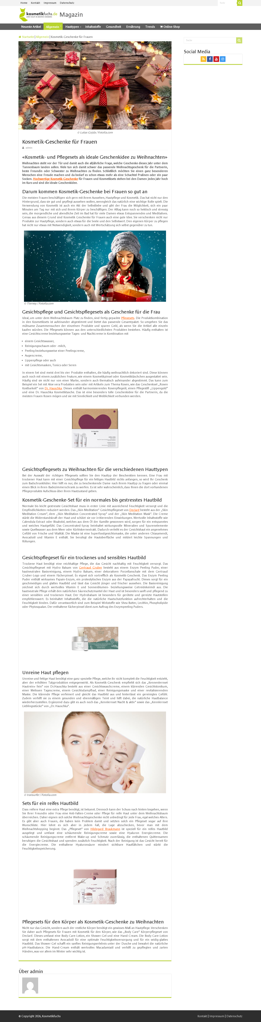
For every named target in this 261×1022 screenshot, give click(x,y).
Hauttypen (72, 26)
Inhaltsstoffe (93, 26)
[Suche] (239, 3)
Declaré (134, 510)
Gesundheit (113, 26)
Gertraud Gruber (90, 567)
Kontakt (35, 2)
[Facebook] (210, 59)
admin (29, 147)
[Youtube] (216, 59)
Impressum (50, 2)
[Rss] (203, 59)
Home (23, 2)
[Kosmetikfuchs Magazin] (52, 14)
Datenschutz (67, 2)
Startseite (27, 36)
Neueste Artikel (31, 26)
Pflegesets (127, 318)
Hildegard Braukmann (105, 829)
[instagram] (222, 59)
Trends (150, 26)
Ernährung (133, 26)
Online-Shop (172, 26)
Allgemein (52, 26)
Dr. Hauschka (53, 388)
